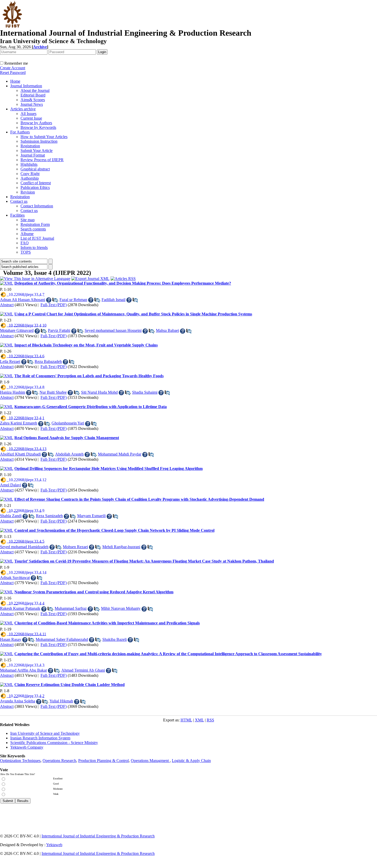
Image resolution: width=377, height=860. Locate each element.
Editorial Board (33, 95)
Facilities (17, 215)
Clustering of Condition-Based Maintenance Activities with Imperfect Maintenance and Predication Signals (107, 623)
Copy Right (30, 173)
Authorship (30, 178)
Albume (27, 233)
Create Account (12, 68)
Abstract (7, 305)
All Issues (28, 113)
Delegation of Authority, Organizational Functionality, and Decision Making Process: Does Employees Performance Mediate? (122, 283)
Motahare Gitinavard (17, 330)
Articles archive (23, 109)
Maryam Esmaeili (91, 516)
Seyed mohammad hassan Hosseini (113, 330)
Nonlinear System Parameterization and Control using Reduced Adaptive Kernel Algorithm (93, 592)
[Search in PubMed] (54, 300)
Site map (28, 220)
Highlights (29, 164)
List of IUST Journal (37, 238)
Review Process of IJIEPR (42, 160)
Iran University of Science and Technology (45, 733)
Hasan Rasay (10, 639)
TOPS (26, 252)
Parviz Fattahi (59, 330)
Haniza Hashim (12, 392)
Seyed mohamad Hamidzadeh (24, 547)
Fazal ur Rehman (73, 299)
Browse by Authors (36, 123)
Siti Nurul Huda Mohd (99, 392)
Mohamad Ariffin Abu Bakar (23, 670)
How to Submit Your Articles (44, 136)
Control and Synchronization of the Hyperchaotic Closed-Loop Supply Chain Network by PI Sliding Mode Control (114, 530)
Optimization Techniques (20, 760)
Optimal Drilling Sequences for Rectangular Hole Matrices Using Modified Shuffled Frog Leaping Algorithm (108, 468)
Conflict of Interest (36, 183)
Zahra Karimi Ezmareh (18, 423)
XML (199, 720)
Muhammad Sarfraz (71, 608)
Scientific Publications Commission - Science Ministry (54, 742)
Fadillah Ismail (113, 299)
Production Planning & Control (103, 760)
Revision (28, 192)
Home (15, 81)
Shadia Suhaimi (144, 392)
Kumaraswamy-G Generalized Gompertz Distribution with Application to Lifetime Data (90, 406)
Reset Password (13, 72)
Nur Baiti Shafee (53, 392)
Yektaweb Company (26, 747)
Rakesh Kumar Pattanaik (20, 608)
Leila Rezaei (10, 361)
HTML (186, 720)
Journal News (32, 104)
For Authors (20, 132)
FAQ (25, 243)
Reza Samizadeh (49, 516)
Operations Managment (150, 760)
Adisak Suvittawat (15, 577)
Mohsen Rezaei (75, 547)
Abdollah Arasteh (69, 454)
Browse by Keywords (38, 127)
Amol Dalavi (10, 485)
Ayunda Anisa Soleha (17, 701)
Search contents (33, 229)
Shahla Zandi (11, 516)
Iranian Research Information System (40, 738)
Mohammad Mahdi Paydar (119, 454)
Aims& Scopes (33, 100)
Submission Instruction (39, 141)
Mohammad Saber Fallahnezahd (62, 639)
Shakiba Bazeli (114, 639)
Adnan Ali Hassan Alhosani (22, 299)
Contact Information (37, 206)
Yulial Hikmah (61, 701)
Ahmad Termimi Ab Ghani (83, 670)
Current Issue (31, 118)
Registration (30, 146)
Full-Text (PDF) (54, 305)
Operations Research (59, 760)
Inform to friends (34, 247)
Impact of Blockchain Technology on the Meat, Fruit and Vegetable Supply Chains (86, 345)
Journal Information (26, 86)
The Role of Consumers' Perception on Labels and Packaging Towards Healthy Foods (89, 376)
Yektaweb (54, 845)
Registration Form (35, 224)
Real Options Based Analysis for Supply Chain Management (66, 438)
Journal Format (33, 155)
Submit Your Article (37, 150)
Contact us (18, 201)
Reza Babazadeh (48, 361)
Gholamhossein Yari (68, 423)
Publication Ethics (35, 187)
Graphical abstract (35, 169)
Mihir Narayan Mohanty (121, 608)
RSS (210, 720)
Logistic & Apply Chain (191, 760)
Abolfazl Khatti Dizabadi (20, 454)
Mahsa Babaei (167, 330)
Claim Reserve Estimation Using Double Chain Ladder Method (69, 684)
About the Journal (35, 90)
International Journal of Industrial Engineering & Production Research (98, 836)
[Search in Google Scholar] (48, 300)
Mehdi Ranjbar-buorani (121, 547)
